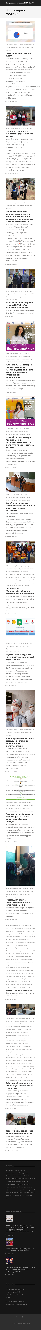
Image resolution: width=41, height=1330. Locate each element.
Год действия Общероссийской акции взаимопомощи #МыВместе (20, 591)
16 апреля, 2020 (12, 772)
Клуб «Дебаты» (15, 1024)
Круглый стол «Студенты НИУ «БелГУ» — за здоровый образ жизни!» (20, 657)
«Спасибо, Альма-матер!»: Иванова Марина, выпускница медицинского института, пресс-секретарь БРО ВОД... (20, 442)
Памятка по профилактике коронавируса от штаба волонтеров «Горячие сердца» (19, 818)
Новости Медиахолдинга (26, 45)
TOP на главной (24, 353)
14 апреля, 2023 (12, 101)
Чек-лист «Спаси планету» (19, 990)
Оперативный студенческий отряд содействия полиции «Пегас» (19, 1049)
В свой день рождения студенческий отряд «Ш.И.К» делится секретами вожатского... (20, 507)
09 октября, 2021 (12, 317)
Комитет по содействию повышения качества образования (20, 939)
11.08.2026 (10, 1254)
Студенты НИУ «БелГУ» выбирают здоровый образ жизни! (19, 134)
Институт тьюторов (25, 925)
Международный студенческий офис (17, 1035)
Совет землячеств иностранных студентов (19, 962)
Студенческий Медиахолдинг (20, 967)
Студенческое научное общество (16, 982)
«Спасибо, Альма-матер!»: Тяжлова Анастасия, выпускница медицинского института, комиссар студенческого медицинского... (19, 371)
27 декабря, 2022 (12, 173)
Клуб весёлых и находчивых (21, 931)
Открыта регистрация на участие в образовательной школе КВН (20, 1250)
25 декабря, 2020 (12, 686)
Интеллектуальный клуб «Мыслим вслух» (19, 928)
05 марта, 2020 (11, 999)
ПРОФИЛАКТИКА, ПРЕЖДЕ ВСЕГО (19, 54)
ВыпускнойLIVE (23, 431)
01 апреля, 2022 (12, 264)
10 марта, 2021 (11, 614)
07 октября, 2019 (12, 1151)
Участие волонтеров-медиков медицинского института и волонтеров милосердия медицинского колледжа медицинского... (19, 216)
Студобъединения (23, 580)
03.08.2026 (10, 1275)
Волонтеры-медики (12, 45)
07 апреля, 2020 (12, 919)
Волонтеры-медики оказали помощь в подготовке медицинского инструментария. (20, 742)
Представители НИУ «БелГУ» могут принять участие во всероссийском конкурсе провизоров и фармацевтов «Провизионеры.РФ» (20, 1228)
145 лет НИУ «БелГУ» (12, 353)
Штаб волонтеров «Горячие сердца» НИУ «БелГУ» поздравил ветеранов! (19, 305)
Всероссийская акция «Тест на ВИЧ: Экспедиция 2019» (19, 1132)
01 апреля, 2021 (12, 537)
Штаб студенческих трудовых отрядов (18, 362)
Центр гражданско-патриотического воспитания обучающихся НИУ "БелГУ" (19, 1074)
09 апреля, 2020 (12, 842)
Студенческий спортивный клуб (16, 979)
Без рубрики (20, 643)
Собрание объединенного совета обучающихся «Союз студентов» (19, 1085)
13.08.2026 (10, 1235)
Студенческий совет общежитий (24, 976)
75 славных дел (10, 1018)
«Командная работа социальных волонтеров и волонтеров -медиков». (19, 902)
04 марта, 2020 (11, 1108)
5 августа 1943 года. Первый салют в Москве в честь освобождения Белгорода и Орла (20, 1269)
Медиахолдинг (10, 359)
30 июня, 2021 (11, 392)
